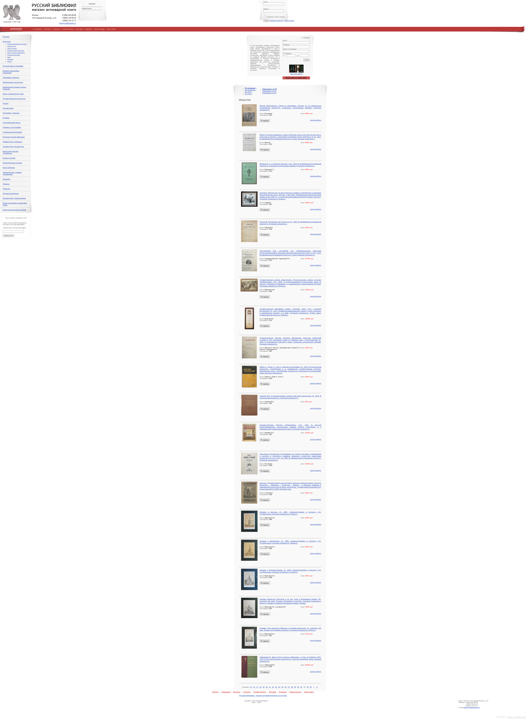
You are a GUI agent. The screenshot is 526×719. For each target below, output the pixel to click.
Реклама (10, 59)
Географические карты (12, 123)
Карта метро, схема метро (517, 718)
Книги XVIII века (9, 168)
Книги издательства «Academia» (10, 152)
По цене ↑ (248, 92)
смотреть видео (296, 74)
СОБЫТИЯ (56, 29)
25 (282, 687)
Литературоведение (11, 194)
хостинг (509, 716)
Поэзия (5, 103)
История (6, 37)
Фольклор (6, 179)
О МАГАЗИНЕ (38, 29)
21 (270, 687)
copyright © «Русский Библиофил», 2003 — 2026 (256, 701)
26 (286, 687)
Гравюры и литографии (12, 127)
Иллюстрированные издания (17, 44)
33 (308, 687)
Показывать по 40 (269, 91)
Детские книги (8, 108)
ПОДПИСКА (88, 29)
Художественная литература (14, 99)
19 (264, 687)
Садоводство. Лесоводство (13, 147)
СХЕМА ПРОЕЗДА (99, 29)
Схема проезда (295, 692)
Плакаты (6, 184)
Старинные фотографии (12, 132)
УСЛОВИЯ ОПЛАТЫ (68, 29)
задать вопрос (315, 120)
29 (295, 687)
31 (301, 687)
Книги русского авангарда (16, 53)
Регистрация (289, 21)
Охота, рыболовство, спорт (13, 94)
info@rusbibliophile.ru (67, 23)
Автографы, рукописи (11, 113)
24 (279, 687)
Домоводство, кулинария (12, 142)
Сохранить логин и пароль (275, 17)
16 (254, 687)
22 (273, 687)
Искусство (7, 42)
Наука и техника (9, 158)
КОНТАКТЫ (47, 29)
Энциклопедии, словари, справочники (12, 173)
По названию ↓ (250, 90)
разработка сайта (520, 716)
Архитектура (11, 46)
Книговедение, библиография (14, 198)
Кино (9, 57)
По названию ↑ (251, 88)
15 (251, 687)
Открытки (6, 189)
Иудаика (6, 118)
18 (260, 687)
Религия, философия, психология (11, 72)
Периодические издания (12, 163)
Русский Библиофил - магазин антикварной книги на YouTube (263, 696)
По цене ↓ (248, 94)
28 (292, 687)
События (246, 692)
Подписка (282, 692)
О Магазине (226, 692)
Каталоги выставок (13, 55)
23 (276, 687)
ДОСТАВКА (79, 29)
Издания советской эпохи (15, 50)
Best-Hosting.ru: (502, 716)
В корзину (265, 121)
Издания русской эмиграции (14, 137)
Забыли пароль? (276, 21)
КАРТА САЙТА (111, 29)
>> (317, 687)
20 (267, 687)
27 (289, 687)
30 (298, 687)
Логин (265, 2)
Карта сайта (309, 692)
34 (311, 687)
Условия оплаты (259, 692)
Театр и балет (12, 48)
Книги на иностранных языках (14, 210)
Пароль (266, 9)
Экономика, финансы (11, 78)
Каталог (215, 692)
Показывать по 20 (269, 89)
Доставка (272, 692)
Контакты (236, 692)
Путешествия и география (13, 66)
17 (257, 687)
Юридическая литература (13, 82)
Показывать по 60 (269, 93)
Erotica (9, 61)
